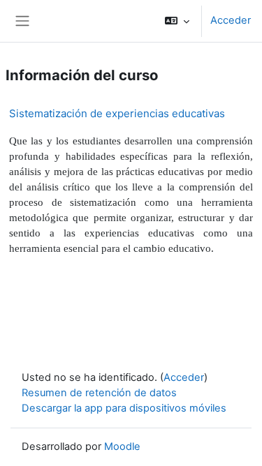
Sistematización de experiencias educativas (117, 113)
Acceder (230, 20)
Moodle (122, 446)
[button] (177, 21)
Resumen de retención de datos (99, 392)
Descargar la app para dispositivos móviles (124, 408)
